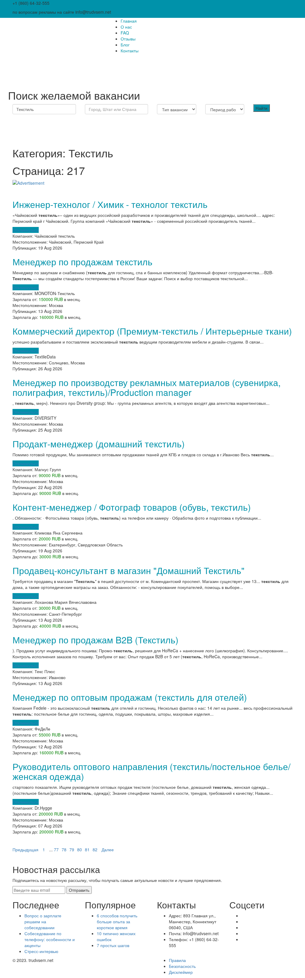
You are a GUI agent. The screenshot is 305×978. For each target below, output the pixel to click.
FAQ (125, 33)
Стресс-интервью (41, 951)
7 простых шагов (113, 945)
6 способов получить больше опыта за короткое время (117, 921)
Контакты (130, 51)
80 (79, 849)
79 (71, 849)
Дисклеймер (181, 972)
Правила (177, 960)
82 (95, 849)
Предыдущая (25, 849)
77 (56, 849)
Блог (125, 45)
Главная (129, 21)
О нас (126, 27)
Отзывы (128, 39)
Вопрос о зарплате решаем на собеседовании (42, 921)
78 (64, 849)
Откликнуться (26, 230)
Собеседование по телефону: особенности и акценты (49, 939)
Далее (108, 849)
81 (87, 849)
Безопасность (182, 966)
